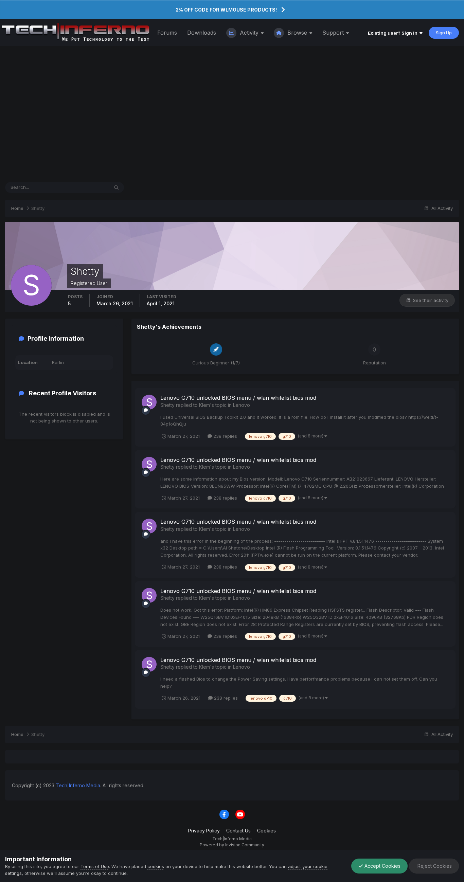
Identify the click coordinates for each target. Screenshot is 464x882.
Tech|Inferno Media (78, 785)
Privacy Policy (204, 830)
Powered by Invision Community (232, 844)
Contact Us (238, 830)
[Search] (116, 187)
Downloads (201, 32)
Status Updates (84, 187)
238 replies (224, 436)
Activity (249, 32)
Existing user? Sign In (394, 33)
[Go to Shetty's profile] (149, 402)
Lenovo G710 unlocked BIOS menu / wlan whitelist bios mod (238, 397)
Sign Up (444, 32)
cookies (155, 866)
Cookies (266, 830)
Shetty (167, 405)
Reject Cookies (434, 866)
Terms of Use (95, 866)
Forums (167, 32)
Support (333, 32)
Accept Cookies (381, 866)
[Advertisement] (232, 114)
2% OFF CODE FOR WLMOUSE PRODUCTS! (226, 10)
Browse (297, 32)
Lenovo (241, 405)
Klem (204, 405)
